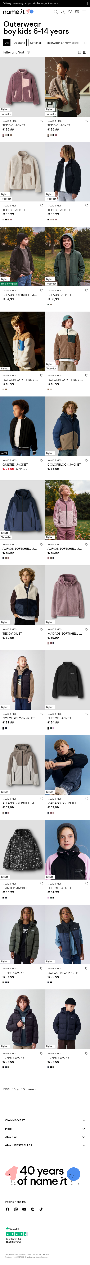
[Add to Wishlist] (41, 120)
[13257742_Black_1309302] (4, 897)
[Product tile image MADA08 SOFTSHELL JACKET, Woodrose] (67, 595)
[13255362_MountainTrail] (11, 135)
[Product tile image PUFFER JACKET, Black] (22, 1019)
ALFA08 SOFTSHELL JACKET (23, 295)
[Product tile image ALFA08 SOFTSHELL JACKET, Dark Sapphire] (22, 510)
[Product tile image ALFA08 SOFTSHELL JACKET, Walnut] (22, 765)
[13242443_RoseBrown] (51, 643)
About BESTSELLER (18, 1145)
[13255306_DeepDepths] (4, 982)
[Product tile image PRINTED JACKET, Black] (22, 850)
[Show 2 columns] (84, 52)
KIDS (6, 1089)
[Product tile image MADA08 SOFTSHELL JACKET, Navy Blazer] (67, 765)
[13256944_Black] (4, 728)
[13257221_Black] (49, 728)
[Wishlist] (69, 11)
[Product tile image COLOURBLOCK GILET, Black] (22, 680)
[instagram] (15, 1209)
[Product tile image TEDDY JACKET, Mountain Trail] (67, 87)
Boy (16, 1089)
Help (8, 1128)
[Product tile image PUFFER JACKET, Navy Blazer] (67, 1019)
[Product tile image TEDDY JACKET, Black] (67, 172)
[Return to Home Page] (18, 12)
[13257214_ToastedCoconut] (6, 389)
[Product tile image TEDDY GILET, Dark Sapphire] (22, 595)
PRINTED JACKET (15, 888)
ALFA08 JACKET (59, 295)
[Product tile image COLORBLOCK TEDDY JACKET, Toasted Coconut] (67, 341)
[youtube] (24, 1209)
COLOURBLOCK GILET (19, 718)
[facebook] (7, 1209)
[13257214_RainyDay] (4, 389)
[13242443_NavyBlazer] (54, 643)
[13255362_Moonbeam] (6, 135)
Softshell (35, 42)
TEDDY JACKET (14, 125)
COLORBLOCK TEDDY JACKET (25, 379)
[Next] (4, 90)
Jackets (19, 42)
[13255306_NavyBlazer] (6, 982)
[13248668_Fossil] (51, 304)
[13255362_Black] (9, 135)
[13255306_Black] (9, 982)
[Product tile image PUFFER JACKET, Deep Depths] (22, 934)
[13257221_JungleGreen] (51, 728)
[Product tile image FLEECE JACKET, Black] (67, 680)
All (7, 42)
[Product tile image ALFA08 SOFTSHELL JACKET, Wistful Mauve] (67, 510)
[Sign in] (62, 11)
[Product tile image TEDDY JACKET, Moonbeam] (22, 172)
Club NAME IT (15, 1120)
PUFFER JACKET (14, 972)
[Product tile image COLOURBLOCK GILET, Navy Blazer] (67, 934)
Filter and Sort (13, 52)
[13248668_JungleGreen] (49, 304)
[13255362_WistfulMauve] (4, 135)
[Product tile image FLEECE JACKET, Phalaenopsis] (67, 850)
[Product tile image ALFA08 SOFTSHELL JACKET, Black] (22, 256)
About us (11, 1137)
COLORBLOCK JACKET (64, 464)
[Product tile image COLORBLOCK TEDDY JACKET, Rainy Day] (22, 341)
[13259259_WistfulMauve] (9, 558)
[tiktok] (41, 1209)
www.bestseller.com (39, 1257)
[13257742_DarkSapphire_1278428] (6, 897)
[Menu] (84, 11)
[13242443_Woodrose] (49, 643)
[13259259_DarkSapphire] (4, 558)
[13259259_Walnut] (6, 558)
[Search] (55, 11)
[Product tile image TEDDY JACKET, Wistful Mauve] (22, 87)
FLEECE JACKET (59, 718)
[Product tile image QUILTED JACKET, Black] (22, 426)
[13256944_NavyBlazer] (6, 728)
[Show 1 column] (79, 52)
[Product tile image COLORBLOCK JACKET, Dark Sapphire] (67, 426)
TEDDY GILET (12, 633)
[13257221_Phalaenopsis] (54, 728)
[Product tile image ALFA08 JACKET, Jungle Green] (67, 256)
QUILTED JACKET (15, 464)
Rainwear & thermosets (62, 42)
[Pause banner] (86, 3)
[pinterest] (32, 1209)
